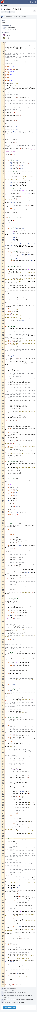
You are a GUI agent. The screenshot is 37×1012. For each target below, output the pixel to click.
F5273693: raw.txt (10, 27)
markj (7, 38)
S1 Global (23, 992)
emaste (7, 35)
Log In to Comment (9, 1007)
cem (12, 16)
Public (12, 12)
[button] (35, 2)
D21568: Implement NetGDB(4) (24, 1000)
